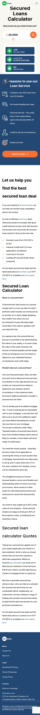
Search (33, 35)
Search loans (18, 154)
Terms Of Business (9, 672)
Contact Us (6, 651)
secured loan (27, 205)
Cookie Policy (7, 677)
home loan (22, 219)
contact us (24, 272)
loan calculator (16, 563)
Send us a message (10, 688)
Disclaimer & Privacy (10, 667)
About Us (5, 656)
